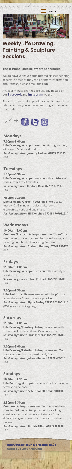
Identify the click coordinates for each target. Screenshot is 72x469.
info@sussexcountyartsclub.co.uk (31, 445)
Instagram (35, 94)
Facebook (15, 94)
